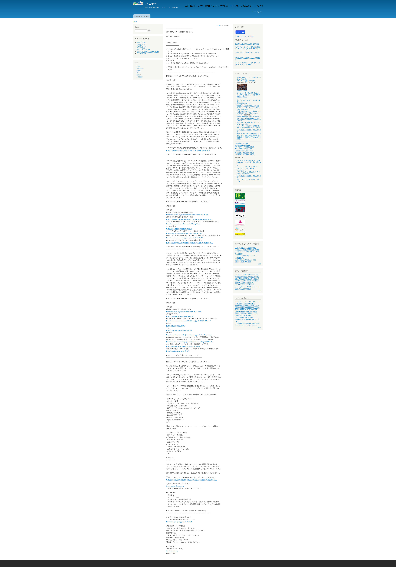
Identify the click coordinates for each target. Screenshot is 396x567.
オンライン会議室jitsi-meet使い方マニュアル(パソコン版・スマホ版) (247, 64)
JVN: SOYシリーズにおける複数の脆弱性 (247, 250)
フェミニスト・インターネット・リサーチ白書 (249, 180)
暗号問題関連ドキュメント (245, 104)
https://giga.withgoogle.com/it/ (175, 325)
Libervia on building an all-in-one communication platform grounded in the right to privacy (247, 319)
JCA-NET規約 (141, 48)
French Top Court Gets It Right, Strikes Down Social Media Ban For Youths (247, 287)
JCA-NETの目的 (141, 42)
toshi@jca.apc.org (171, 551)
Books (138, 66)
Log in (218, 25)
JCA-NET (150, 4)
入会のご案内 (141, 44)
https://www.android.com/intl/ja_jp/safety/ (179, 228)
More (259, 264)
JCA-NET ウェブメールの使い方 (244, 36)
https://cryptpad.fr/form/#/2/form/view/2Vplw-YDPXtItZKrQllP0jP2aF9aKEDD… (191, 479)
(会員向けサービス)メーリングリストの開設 (247, 58)
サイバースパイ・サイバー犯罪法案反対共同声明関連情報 (249, 78)
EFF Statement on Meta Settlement (244, 285)
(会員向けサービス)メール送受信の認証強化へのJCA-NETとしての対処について (247, 48)
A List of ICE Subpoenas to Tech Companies (247, 278)
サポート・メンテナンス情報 (243, 43)
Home (135, 21)
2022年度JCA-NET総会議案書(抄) (244, 152)
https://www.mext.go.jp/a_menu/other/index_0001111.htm (184, 312)
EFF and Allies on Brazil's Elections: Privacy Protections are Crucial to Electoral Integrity (247, 275)
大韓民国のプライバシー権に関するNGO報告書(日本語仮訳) (249, 123)
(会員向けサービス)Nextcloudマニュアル (247, 52)
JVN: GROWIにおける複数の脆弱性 (245, 247)
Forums (138, 70)
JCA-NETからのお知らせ (141, 16)
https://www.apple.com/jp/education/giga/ (179, 330)
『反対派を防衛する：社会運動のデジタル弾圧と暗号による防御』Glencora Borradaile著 (249, 113)
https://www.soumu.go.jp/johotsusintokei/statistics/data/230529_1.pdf (187, 215)
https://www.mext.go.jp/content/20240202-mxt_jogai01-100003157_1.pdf (188, 321)
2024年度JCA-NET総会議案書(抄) (244, 147)
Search (138, 72)
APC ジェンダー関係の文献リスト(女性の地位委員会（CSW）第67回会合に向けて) (249, 162)
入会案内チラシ (141, 46)
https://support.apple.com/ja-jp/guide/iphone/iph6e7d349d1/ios (185, 238)
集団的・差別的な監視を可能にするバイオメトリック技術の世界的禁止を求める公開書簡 (249, 118)
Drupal (261, 12)
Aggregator (139, 77)
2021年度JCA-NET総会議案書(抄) (244, 154)
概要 (246, 109)
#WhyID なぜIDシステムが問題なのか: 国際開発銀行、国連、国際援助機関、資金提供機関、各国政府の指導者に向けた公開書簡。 (249, 136)
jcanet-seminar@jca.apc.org (175, 486)
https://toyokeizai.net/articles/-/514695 (177, 351)
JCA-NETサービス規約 (143, 50)
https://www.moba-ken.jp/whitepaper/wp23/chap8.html (183, 224)
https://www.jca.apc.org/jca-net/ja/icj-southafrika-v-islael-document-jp (188, 150)
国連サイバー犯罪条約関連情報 (246, 81)
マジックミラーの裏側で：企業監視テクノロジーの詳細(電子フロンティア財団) (249, 127)
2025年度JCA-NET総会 (241, 143)
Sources (139, 74)
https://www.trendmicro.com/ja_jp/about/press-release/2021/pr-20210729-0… (190, 342)
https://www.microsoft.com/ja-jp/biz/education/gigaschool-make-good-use (189, 335)
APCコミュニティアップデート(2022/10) (248, 166)
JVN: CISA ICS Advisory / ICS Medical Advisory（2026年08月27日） (245, 260)
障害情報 (256, 43)
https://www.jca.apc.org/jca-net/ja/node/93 (179, 522)
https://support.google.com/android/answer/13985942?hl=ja (184, 233)
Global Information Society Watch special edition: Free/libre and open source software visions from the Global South (246, 313)
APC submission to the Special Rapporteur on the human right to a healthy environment (247, 324)
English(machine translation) (242, 145)
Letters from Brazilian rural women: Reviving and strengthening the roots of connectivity (247, 308)
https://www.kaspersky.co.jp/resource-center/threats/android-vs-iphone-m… (189, 242)
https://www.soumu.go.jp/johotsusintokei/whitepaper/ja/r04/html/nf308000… (189, 219)
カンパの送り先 (141, 53)
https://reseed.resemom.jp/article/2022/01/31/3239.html (183, 346)
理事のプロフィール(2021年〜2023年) (148, 51)
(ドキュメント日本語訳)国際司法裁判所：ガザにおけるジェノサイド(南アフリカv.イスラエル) (248, 95)
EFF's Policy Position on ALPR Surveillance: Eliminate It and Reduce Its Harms (247, 281)
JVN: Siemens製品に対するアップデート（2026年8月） (247, 256)
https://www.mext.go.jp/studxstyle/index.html (180, 316)
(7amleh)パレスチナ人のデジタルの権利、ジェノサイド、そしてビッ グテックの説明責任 (248, 107)
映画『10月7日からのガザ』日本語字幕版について (248, 101)
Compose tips (140, 68)
